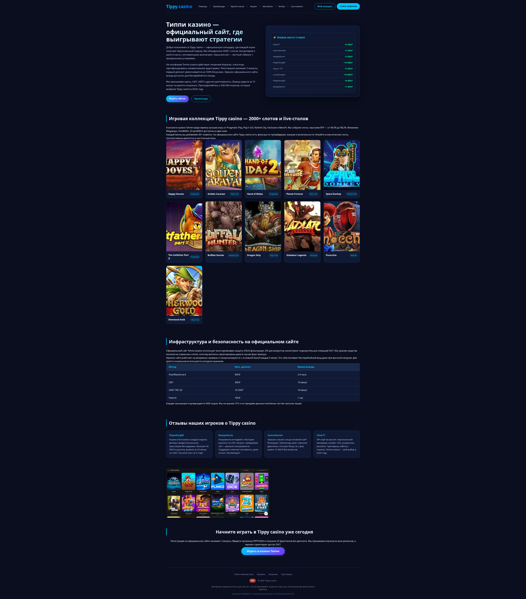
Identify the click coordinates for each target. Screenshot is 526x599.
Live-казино (297, 6)
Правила (261, 574)
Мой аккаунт (324, 6)
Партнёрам (286, 574)
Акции (253, 6)
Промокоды (219, 6)
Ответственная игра (243, 574)
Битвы (282, 6)
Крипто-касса (237, 6)
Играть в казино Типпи (263, 551)
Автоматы (268, 6)
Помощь (202, 6)
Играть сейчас (177, 98)
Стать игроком (348, 6)
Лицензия (273, 574)
